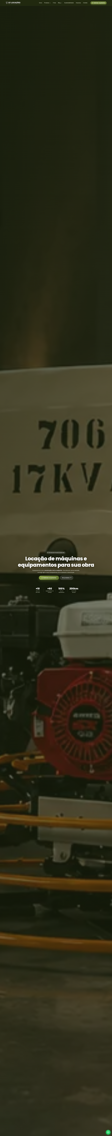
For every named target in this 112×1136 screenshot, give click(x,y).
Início (40, 2)
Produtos (47, 2)
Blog (59, 2)
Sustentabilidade (69, 2)
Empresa (78, 2)
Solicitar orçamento (99, 3)
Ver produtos (66, 577)
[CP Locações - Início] (13, 2)
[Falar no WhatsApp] (108, 1132)
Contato (85, 2)
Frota (54, 2)
